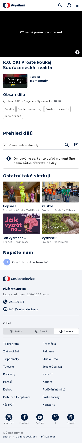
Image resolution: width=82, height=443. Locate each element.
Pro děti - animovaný (30, 109)
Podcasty (9, 374)
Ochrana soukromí (26, 436)
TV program (11, 344)
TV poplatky (11, 359)
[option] (15, 331)
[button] (21, 192)
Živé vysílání (11, 351)
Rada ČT (48, 374)
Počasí (7, 382)
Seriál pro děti (13, 116)
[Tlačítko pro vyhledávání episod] (67, 144)
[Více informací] (77, 53)
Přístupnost (48, 436)
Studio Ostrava (52, 366)
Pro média (49, 344)
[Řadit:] (76, 144)
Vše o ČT (8, 404)
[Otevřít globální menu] (77, 5)
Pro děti (9, 109)
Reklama (48, 351)
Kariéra (47, 382)
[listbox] (41, 331)
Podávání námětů (54, 389)
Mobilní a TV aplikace (17, 397)
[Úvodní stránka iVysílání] (14, 5)
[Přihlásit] (68, 5)
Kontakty (49, 404)
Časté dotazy (51, 397)
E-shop (7, 389)
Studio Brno (50, 359)
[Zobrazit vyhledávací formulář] (60, 5)
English (7, 436)
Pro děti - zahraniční (57, 109)
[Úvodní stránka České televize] (19, 278)
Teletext (8, 366)
